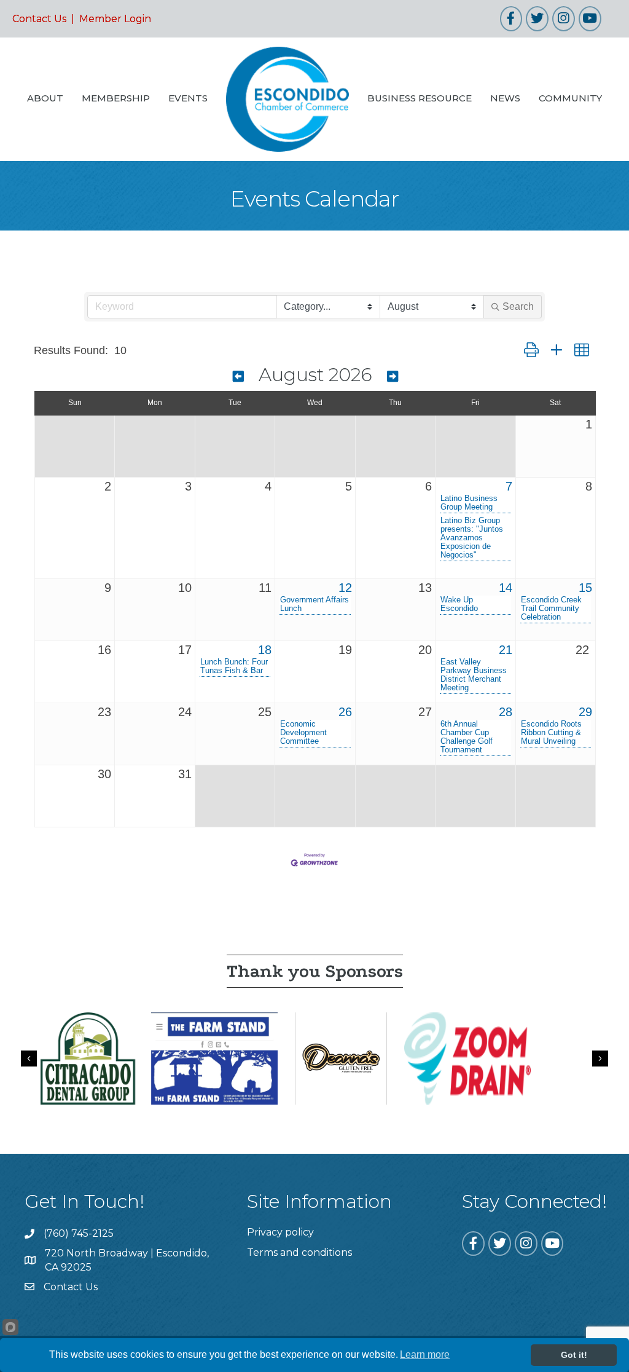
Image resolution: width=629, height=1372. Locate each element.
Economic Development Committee (303, 733)
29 (585, 712)
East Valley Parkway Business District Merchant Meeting (473, 675)
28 (505, 712)
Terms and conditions (299, 1252)
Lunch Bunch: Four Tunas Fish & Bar (234, 666)
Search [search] (518, 306)
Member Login (115, 19)
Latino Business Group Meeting (469, 502)
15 (585, 587)
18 (265, 649)
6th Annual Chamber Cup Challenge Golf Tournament (466, 737)
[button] (531, 350)
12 (345, 587)
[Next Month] (392, 376)
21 (505, 649)
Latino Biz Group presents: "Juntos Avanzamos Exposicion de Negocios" (471, 537)
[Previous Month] (238, 376)
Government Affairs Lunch (314, 604)
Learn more (425, 1354)
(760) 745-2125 (79, 1233)
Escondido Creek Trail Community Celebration (551, 608)
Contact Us (39, 19)
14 (505, 587)
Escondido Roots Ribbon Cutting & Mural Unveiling (551, 733)
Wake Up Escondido (459, 604)
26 (345, 712)
